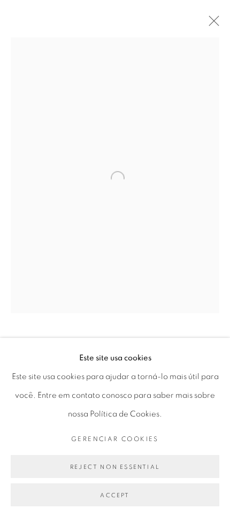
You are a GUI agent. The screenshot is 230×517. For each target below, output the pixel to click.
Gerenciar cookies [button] (115, 439)
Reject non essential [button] (115, 467)
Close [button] (211, 24)
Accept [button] (114, 495)
